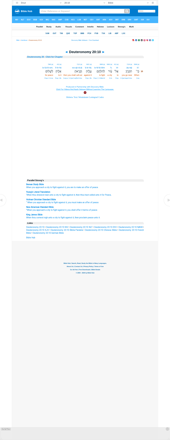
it (66, 202)
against (69, 195)
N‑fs (110, 78)
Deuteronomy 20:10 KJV (37, 230)
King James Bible (34, 214)
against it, (61, 187)
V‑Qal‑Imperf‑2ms (126, 78)
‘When (29, 195)
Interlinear (24, 40)
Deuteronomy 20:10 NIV (57, 227)
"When (29, 210)
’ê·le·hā (58, 67)
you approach (38, 187)
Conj (137, 78)
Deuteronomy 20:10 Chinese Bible (101, 230)
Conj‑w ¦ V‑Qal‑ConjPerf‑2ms (72, 78)
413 (115, 64)
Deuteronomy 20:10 (35, 227)
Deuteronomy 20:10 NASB (130, 227)
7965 (49, 64)
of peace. (94, 187)
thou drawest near (40, 195)
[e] (138, 64)
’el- (117, 67)
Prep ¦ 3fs (88, 78)
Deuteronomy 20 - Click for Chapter (45, 57)
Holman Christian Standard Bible (41, 199)
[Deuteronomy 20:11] (166, 206)
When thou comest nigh (37, 217)
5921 (88, 64)
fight (56, 202)
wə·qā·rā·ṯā (77, 67)
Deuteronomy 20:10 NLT (81, 227)
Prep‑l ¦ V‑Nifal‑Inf (99, 78)
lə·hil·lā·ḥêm (99, 67)
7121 (78, 64)
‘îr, (111, 67)
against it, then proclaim (76, 217)
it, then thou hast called (84, 195)
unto (51, 195)
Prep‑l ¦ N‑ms (48, 78)
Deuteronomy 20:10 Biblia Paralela (67, 230)
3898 (101, 64)
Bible (17, 40)
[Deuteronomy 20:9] (3, 206)
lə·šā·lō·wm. (47, 67)
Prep (116, 78)
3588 (135, 64)
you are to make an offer (78, 187)
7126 (128, 64)
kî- (138, 67)
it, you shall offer (73, 210)
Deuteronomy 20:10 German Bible (48, 233)
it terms (84, 210)
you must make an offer (79, 202)
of (91, 202)
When (28, 187)
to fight (53, 187)
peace (96, 202)
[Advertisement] (85, 154)
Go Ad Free (6, 429)
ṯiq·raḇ (129, 67)
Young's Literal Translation (38, 192)
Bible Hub (30, 237)
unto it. (97, 217)
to (52, 202)
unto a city (53, 217)
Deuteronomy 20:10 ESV (105, 227)
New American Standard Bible (40, 207)
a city (47, 187)
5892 (108, 64)
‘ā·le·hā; (88, 67)
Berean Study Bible (35, 184)
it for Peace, (105, 195)
